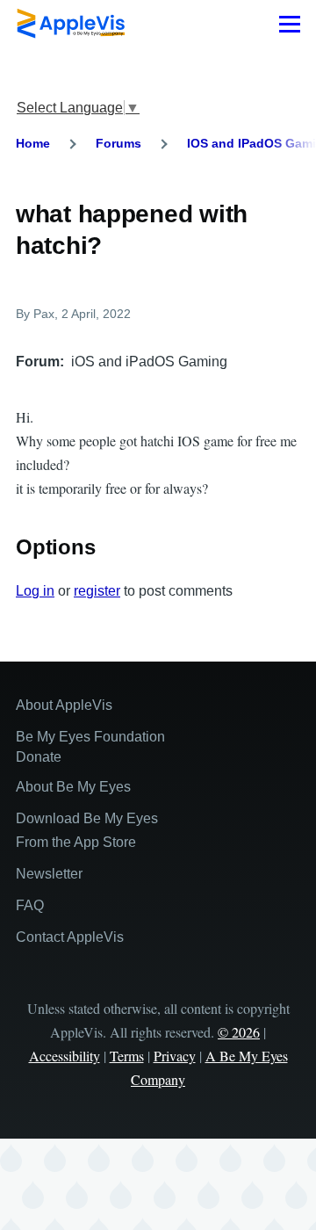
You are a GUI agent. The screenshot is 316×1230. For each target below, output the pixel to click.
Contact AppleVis (70, 937)
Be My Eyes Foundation (90, 736)
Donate (38, 756)
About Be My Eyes (73, 786)
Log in (35, 590)
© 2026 (239, 1032)
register (97, 590)
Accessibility (64, 1055)
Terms (127, 1055)
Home (33, 143)
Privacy (175, 1055)
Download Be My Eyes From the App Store (87, 830)
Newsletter (49, 873)
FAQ (30, 905)
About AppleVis (64, 705)
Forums (118, 143)
